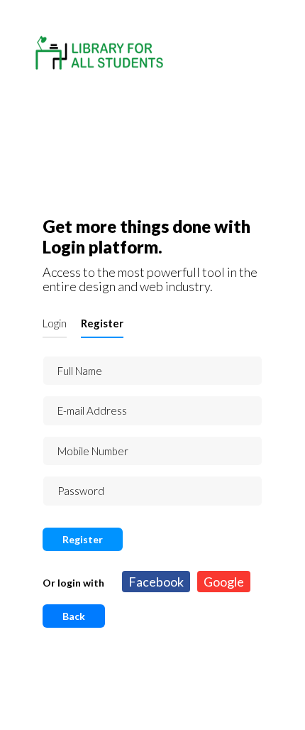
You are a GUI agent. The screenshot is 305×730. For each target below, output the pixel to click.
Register (102, 323)
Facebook (156, 581)
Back (73, 616)
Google (224, 581)
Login (55, 323)
